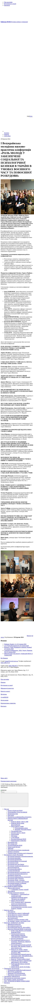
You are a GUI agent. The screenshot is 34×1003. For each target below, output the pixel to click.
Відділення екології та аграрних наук (19, 872)
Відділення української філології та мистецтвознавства (18, 866)
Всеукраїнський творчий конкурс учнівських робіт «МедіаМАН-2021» (22, 955)
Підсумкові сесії (12, 844)
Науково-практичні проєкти (16, 892)
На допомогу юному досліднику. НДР (19, 921)
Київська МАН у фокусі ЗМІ (19, 821)
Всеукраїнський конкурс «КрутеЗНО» (19, 927)
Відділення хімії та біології (16, 878)
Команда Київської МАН (15, 810)
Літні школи (11, 891)
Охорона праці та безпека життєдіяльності (20, 853)
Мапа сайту (4, 778)
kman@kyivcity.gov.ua (11, 661)
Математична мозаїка (17, 957)
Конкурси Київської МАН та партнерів (19, 929)
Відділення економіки (14, 858)
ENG (31, 116)
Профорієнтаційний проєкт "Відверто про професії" (19, 898)
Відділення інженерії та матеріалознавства (20, 856)
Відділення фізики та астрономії (17, 861)
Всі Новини (4, 658)
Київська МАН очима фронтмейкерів (17, 824)
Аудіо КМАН (15, 837)
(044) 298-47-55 (5, 662)
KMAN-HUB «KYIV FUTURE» (20, 967)
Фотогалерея (4, 700)
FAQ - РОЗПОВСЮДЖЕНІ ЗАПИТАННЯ (17, 981)
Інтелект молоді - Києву (18, 832)
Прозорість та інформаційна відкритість (19, 817)
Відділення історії (13, 862)
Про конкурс (11, 911)
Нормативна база (13, 814)
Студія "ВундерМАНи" (15, 885)
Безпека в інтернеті (13, 851)
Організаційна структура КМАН (17, 812)
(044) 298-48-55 (13, 665)
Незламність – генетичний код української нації (20, 895)
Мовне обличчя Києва (17, 900)
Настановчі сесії (12, 842)
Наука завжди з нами (17, 826)
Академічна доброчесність (12, 976)
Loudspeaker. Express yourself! (20, 889)
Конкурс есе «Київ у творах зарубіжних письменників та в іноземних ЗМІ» (20, 951)
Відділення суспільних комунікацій (18, 881)
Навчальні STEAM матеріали (16, 973)
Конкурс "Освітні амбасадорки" (20, 959)
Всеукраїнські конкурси (15, 926)
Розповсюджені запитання (8, 781)
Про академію (8, 2)
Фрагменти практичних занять (17, 975)
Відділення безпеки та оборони (17, 883)
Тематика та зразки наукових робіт (18, 919)
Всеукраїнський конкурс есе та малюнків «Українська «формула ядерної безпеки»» (21, 941)
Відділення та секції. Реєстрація (13, 855)
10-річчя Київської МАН (15, 845)
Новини (3, 682)
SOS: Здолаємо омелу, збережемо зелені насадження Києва (21, 902)
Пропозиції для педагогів (11, 968)
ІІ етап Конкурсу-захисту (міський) (18, 915)
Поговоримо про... (16, 831)
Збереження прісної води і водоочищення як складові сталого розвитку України (21, 907)
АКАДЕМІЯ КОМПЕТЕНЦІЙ (13, 886)
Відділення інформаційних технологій (19, 877)
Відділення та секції (10, 3)
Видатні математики (17, 938)
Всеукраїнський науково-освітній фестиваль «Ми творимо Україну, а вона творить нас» (21, 946)
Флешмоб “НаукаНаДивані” (23, 829)
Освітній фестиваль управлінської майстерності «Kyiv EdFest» (21, 961)
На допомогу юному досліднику (13, 979)
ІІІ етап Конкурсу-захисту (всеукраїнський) (15, 917)
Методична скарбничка (15, 971)
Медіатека (4, 694)
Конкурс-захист (5, 691)
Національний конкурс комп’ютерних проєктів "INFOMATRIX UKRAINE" (19, 935)
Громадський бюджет (14, 847)
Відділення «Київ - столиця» (16, 880)
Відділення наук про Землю (16, 864)
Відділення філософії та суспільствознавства (15, 869)
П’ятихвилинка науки (21, 828)
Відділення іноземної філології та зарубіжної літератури (17, 874)
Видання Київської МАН (18, 839)
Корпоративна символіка (8, 703)
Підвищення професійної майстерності (19, 970)
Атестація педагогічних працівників (18, 850)
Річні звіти (11, 815)
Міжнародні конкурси (7, 688)
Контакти (7, 5)
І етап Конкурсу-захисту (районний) (18, 913)
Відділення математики (15, 859)
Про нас (6, 809)
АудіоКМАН (4, 697)
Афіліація (10, 848)
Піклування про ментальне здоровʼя (15, 978)
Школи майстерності (14, 888)
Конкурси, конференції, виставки (14, 922)
